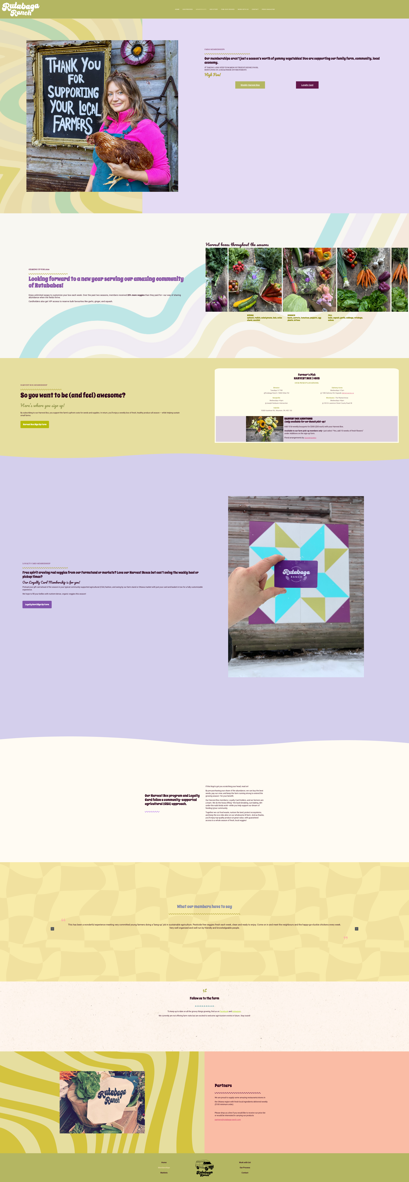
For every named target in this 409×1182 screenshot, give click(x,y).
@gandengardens (310, 438)
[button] (52, 929)
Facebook (224, 1011)
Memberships (201, 9)
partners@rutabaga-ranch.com (228, 1119)
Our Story (214, 9)
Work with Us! (245, 1162)
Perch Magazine (268, 9)
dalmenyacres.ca (348, 393)
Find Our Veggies (228, 9)
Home (177, 9)
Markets (164, 1173)
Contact (255, 9)
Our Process (188, 9)
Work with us (243, 9)
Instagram (236, 1011)
